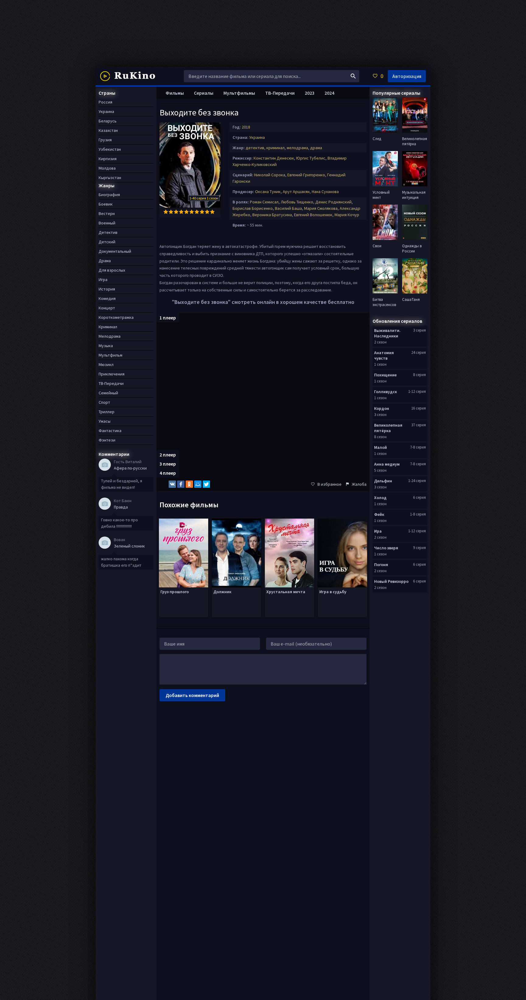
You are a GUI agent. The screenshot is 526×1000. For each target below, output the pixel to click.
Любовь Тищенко (297, 202)
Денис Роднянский (333, 202)
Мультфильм (110, 355)
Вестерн (107, 213)
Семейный (108, 393)
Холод (380, 497)
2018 (246, 127)
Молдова (107, 168)
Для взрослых (112, 270)
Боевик (106, 204)
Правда (121, 507)
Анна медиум (387, 464)
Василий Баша (288, 208)
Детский (107, 242)
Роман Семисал (264, 202)
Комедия (107, 298)
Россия (105, 102)
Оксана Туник (268, 191)
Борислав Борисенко (253, 208)
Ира (378, 531)
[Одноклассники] (189, 484)
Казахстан (108, 130)
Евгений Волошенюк (313, 214)
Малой (380, 447)
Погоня (381, 564)
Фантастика (110, 430)
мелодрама (297, 147)
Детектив (108, 232)
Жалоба (359, 484)
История (107, 289)
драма (316, 147)
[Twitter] (206, 484)
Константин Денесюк (274, 158)
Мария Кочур (347, 214)
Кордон (381, 408)
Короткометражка (116, 317)
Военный (107, 223)
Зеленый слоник (129, 546)
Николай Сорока (269, 175)
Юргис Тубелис (310, 158)
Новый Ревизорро (391, 581)
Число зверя (386, 548)
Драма (105, 260)
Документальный (115, 251)
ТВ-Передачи (280, 93)
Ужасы (104, 421)
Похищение (385, 375)
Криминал (108, 326)
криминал (275, 147)
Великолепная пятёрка (388, 427)
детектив (255, 147)
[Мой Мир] (198, 484)
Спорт (104, 402)
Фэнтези (107, 440)
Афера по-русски (130, 468)
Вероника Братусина (272, 214)
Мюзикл (106, 364)
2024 (329, 93)
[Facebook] (180, 484)
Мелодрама (110, 336)
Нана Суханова (325, 191)
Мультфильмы (239, 93)
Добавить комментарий (192, 695)
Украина (257, 137)
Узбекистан (110, 149)
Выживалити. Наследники (387, 333)
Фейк (379, 514)
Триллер (106, 411)
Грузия (105, 140)
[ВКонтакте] (172, 484)
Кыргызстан (110, 177)
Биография (109, 194)
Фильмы (175, 93)
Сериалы (203, 93)
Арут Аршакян (296, 191)
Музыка (106, 345)
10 (212, 211)
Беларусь (108, 121)
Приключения (111, 374)
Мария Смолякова (321, 208)
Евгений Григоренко (306, 175)
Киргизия (108, 158)
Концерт (107, 308)
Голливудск (385, 391)
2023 (309, 93)
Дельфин (383, 481)
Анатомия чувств (384, 355)
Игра (103, 279)
